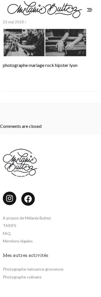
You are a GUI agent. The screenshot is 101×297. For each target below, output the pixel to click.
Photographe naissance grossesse (33, 269)
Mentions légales (18, 241)
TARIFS (9, 225)
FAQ (7, 233)
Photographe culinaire (22, 277)
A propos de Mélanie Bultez (27, 218)
